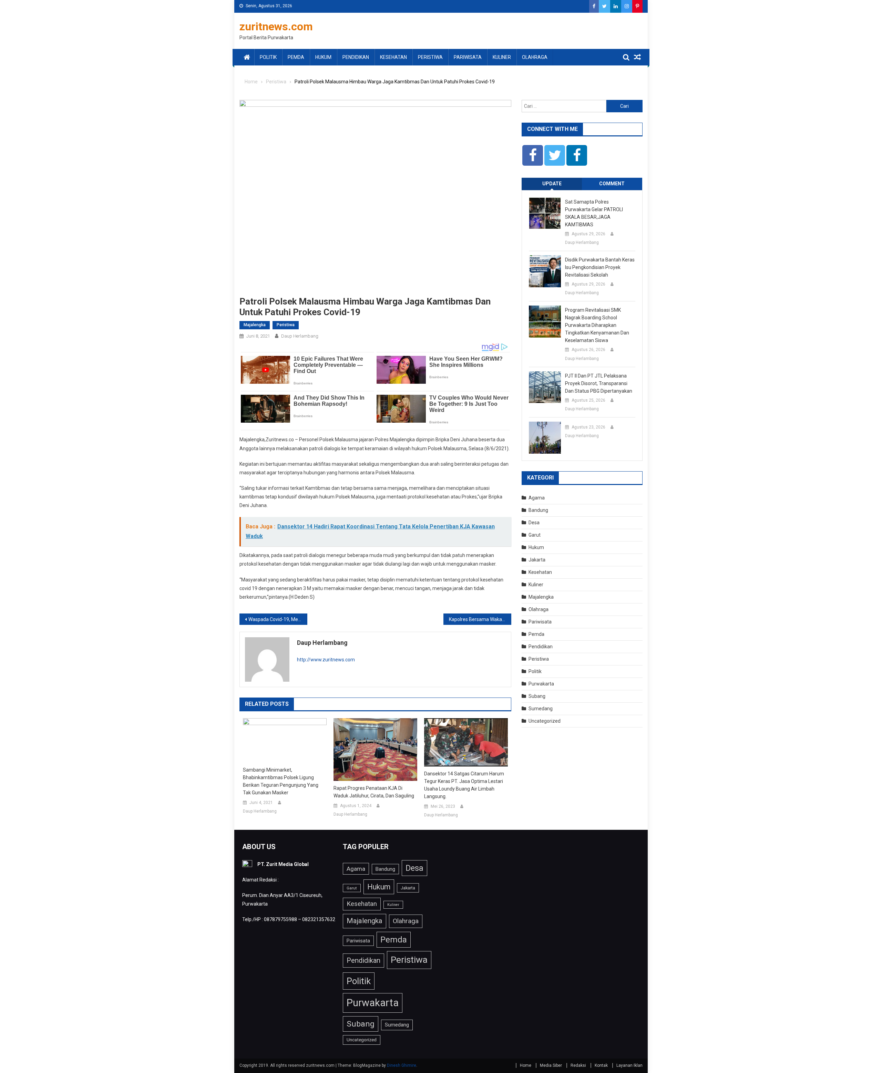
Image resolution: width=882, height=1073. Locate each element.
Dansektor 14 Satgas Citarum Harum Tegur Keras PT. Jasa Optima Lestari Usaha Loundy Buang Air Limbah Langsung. (464, 785)
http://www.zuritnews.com (326, 659)
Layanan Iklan (629, 1065)
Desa (534, 522)
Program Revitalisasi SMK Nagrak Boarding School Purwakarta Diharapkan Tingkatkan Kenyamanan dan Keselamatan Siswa (597, 325)
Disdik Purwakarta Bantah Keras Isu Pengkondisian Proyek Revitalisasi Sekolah (600, 267)
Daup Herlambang (299, 336)
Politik (268, 57)
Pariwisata (468, 57)
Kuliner (502, 57)
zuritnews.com (276, 26)
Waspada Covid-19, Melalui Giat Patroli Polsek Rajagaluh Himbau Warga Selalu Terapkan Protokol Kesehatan (277, 619)
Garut (535, 535)
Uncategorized (545, 721)
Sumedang (541, 708)
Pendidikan (355, 57)
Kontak (601, 1065)
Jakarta (537, 560)
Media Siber (551, 1065)
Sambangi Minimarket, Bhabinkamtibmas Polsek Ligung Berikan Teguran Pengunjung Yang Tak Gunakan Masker (280, 781)
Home (525, 1065)
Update (552, 183)
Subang (537, 696)
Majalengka (255, 324)
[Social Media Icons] (532, 155)
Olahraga (534, 57)
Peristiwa (430, 57)
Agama (537, 498)
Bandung (538, 510)
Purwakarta (541, 684)
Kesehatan (393, 57)
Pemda (296, 57)
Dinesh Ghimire (401, 1065)
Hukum (323, 57)
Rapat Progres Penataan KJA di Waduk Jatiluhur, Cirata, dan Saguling (374, 791)
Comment (612, 183)
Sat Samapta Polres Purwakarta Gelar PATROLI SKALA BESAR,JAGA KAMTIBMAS (594, 213)
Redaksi (578, 1065)
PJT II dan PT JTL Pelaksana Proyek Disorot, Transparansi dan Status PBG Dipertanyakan (598, 383)
